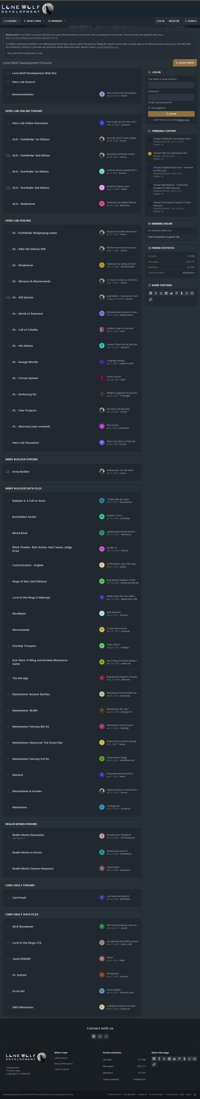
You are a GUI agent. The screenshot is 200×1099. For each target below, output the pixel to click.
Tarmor (123, 140)
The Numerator (127, 837)
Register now (183, 119)
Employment (12, 1067)
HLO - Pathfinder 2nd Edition (31, 155)
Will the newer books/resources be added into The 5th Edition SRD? (139, 247)
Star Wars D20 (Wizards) (118, 409)
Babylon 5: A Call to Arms (28, 500)
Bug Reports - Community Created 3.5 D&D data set (132, 296)
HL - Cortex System (25, 378)
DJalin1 (124, 189)
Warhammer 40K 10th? (118, 709)
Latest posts (60, 1057)
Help (182, 1094)
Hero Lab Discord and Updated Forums (125, 93)
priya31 (123, 566)
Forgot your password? (160, 102)
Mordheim (19, 613)
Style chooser (114, 1094)
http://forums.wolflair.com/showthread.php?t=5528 (32, 37)
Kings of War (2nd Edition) (29, 581)
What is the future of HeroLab (121, 441)
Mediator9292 (126, 315)
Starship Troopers (24, 646)
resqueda (125, 631)
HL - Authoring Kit (24, 394)
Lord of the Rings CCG (26, 942)
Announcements (22, 94)
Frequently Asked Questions (120, 773)
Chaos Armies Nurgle (117, 757)
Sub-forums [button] (17, 838)
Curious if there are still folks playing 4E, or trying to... (132, 344)
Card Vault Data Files (21, 914)
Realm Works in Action (27, 852)
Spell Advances (114, 612)
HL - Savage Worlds (25, 362)
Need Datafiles (114, 989)
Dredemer (126, 808)
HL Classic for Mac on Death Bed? (123, 279)
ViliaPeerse (126, 534)
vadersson (126, 663)
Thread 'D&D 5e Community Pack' (170, 152)
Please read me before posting (121, 741)
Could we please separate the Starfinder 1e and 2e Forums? (135, 170)
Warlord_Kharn (127, 992)
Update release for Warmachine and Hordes (127, 789)
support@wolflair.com (107, 46)
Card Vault (19, 897)
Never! (110, 957)
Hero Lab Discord (23, 82)
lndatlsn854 (189, 272)
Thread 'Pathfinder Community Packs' (172, 138)
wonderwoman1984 (130, 582)
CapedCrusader (126, 363)
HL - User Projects (24, 410)
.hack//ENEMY (21, 959)
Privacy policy (172, 1094)
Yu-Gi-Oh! (18, 991)
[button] (19, 21)
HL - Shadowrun (22, 265)
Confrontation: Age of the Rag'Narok (124, 563)
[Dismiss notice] (193, 34)
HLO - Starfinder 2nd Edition (30, 187)
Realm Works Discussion (28, 835)
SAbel (122, 960)
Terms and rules (156, 1094)
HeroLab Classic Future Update (121, 138)
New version (113, 425)
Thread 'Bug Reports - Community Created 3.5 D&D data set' (170, 186)
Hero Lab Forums (18, 220)
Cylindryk (124, 728)
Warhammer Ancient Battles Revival (124, 692)
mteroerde (125, 695)
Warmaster (19, 807)
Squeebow (125, 870)
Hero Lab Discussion (25, 442)
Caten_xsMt (126, 944)
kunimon (124, 976)
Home (188, 1094)
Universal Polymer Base (118, 186)
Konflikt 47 (112, 547)
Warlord (17, 775)
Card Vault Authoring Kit (118, 896)
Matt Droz (125, 205)
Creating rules (113, 805)
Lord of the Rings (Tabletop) (31, 597)
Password (153, 91)
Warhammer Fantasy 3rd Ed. (30, 759)
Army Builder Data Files (23, 488)
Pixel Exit (69, 1094)
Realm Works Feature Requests (33, 868)
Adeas (122, 776)
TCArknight (125, 395)
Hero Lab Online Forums (23, 111)
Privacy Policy (13, 1070)
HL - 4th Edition (22, 345)
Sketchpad (124, 428)
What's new (34, 20)
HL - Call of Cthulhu (25, 329)
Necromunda (20, 630)
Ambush (124, 615)
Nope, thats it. (113, 644)
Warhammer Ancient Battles (31, 694)
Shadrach (125, 124)
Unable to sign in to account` (120, 328)
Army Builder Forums (21, 459)
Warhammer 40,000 (24, 710)
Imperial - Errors (114, 515)
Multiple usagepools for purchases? (123, 392)
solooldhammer (127, 760)
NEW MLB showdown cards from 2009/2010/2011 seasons (135, 925)
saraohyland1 (126, 502)
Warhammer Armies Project (120, 725)
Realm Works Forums (21, 824)
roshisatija (125, 518)
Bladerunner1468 (129, 599)
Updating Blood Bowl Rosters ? (121, 531)
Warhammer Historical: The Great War (37, 742)
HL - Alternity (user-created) (31, 426)
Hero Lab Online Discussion (30, 123)
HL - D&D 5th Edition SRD (29, 249)
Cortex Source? (114, 376)
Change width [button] (129, 1094)
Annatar (124, 550)
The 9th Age (20, 678)
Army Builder (20, 471)
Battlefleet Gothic (24, 517)
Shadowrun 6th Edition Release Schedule (126, 202)
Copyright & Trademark (18, 1073)
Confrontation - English (27, 565)
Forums (12, 20)
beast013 (125, 347)
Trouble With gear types (118, 499)
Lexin (122, 331)
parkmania (125, 899)
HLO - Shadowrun (23, 204)
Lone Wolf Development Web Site (34, 73)
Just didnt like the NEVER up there (122, 941)
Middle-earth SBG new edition (121, 596)
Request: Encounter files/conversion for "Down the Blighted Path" (138, 231)
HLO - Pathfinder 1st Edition (30, 139)
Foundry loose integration (119, 834)
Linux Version (113, 867)
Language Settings (115, 360)
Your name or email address (162, 78)
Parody (122, 444)
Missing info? (113, 973)
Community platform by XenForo (29, 1094)
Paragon (125, 647)
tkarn (123, 379)
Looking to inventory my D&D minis (124, 1005)
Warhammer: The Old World (120, 470)
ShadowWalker (128, 266)
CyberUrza (125, 1008)
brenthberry (125, 853)
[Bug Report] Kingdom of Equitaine (123, 676)
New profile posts (63, 1063)
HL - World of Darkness (27, 313)
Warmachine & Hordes (27, 791)
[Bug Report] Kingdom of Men (121, 580)
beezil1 (124, 928)
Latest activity (61, 1069)
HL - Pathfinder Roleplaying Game (34, 233)
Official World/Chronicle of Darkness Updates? (129, 312)
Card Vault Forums (19, 885)
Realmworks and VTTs (117, 851)
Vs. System (19, 975)
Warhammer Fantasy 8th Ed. (30, 726)
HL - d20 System (22, 297)
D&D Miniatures (22, 1007)
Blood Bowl (19, 533)
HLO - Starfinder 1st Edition (30, 171)
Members (57, 20)
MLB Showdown (22, 926)
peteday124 (126, 711)
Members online (162, 223)
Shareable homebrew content (121, 154)
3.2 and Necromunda (117, 628)
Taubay (121, 744)
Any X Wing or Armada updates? (122, 660)
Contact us (142, 1094)
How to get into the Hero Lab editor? (124, 121)
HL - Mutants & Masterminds (31, 281)
